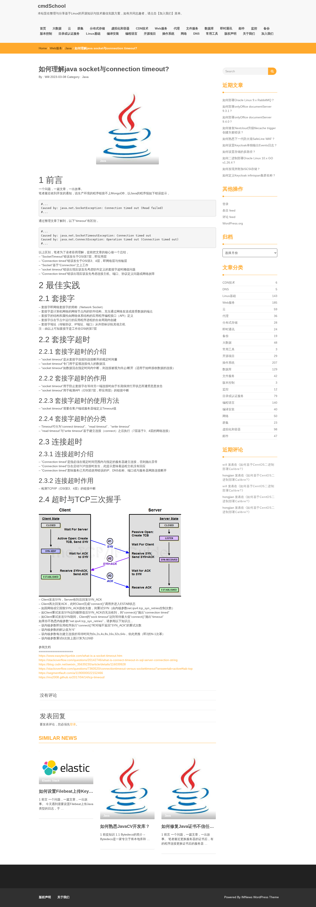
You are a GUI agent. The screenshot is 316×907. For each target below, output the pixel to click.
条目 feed (228, 210)
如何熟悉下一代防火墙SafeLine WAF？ (248, 139)
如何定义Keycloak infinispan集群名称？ (249, 175)
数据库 (209, 28)
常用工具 (212, 33)
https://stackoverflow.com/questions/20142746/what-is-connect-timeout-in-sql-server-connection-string (108, 660)
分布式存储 (97, 28)
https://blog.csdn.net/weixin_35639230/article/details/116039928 (82, 664)
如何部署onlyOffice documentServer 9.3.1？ (247, 109)
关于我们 (249, 33)
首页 (43, 28)
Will (46, 77)
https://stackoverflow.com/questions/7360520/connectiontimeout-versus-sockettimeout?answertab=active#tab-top (116, 668)
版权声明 (230, 33)
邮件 (242, 28)
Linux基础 (93, 33)
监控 (254, 28)
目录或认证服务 (69, 33)
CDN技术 (142, 28)
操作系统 (168, 33)
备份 (267, 28)
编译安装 (113, 33)
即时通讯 (226, 28)
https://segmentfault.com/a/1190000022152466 (71, 673)
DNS (196, 33)
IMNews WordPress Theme (260, 897)
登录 (73, 724)
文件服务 (192, 28)
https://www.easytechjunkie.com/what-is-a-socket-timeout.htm (80, 655)
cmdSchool (52, 6)
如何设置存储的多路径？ (239, 151)
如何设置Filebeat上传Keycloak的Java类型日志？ (66, 791)
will (224, 464)
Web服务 (161, 28)
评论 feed (228, 217)
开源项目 (150, 33)
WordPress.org (232, 223)
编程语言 (131, 33)
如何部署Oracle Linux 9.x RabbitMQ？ (248, 100)
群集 (80, 28)
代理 (177, 28)
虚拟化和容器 (120, 28)
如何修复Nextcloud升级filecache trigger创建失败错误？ (249, 130)
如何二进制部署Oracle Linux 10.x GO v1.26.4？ (247, 160)
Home (43, 48)
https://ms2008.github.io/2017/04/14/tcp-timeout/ (72, 677)
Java (68, 48)
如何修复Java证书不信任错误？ (188, 826)
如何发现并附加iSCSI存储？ (241, 169)
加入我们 (267, 33)
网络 (184, 33)
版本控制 (46, 33)
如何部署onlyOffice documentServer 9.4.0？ (247, 119)
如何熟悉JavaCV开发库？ (125, 826)
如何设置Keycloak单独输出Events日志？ (249, 145)
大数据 (56, 28)
